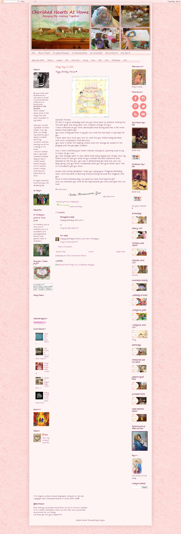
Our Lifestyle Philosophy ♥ (61, 53)
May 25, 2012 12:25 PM (69, 228)
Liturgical (59, 60)
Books (100, 60)
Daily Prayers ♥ (125, 53)
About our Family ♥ (44, 53)
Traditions (50, 60)
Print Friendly (64, 205)
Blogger (101, 520)
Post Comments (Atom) (76, 255)
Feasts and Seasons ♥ (111, 53)
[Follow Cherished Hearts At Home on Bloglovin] (39, 324)
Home (33, 53)
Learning (85, 60)
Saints (107, 60)
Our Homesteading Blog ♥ (79, 53)
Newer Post (61, 252)
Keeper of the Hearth (38, 60)
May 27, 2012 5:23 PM (69, 242)
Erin (61, 235)
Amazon (76, 507)
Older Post (120, 252)
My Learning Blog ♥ (96, 53)
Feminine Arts (75, 60)
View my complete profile (45, 440)
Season (93, 60)
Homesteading (116, 60)
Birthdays (78, 207)
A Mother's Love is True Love (39, 218)
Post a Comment (65, 247)
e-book (125, 60)
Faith (66, 60)
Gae (46, 435)
